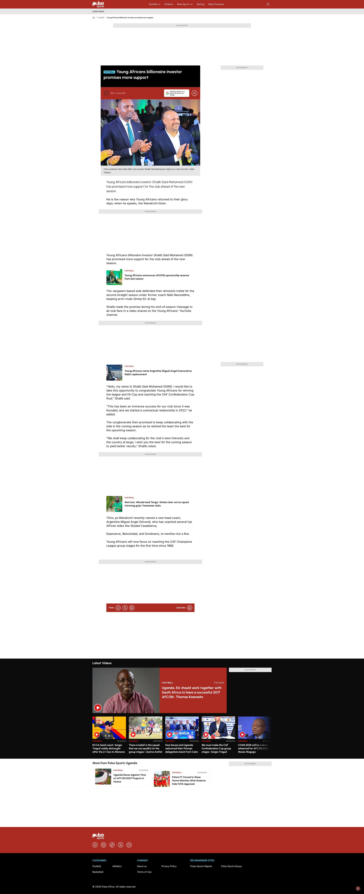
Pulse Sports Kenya (231, 866)
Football (153, 4)
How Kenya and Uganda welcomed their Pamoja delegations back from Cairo (181, 748)
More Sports (183, 4)
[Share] (194, 93)
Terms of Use (144, 871)
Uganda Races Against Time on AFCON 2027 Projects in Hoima (129, 778)
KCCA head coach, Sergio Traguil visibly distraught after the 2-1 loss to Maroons (108, 748)
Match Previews (216, 4)
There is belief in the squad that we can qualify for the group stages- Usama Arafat (145, 748)
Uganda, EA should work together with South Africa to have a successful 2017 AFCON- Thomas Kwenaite (191, 692)
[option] (109, 736)
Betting (200, 4)
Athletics (168, 4)
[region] (182, 735)
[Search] (268, 4)
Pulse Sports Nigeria (201, 866)
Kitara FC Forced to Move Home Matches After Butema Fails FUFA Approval (189, 781)
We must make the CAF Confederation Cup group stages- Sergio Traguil (216, 748)
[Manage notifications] (358, 888)
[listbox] (182, 735)
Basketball (97, 871)
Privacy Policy (169, 866)
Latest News (98, 11)
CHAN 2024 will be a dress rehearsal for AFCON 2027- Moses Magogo (254, 748)
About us (142, 866)
